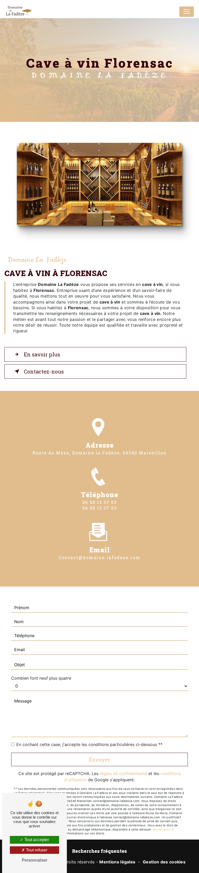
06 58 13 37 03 (99, 502)
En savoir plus (42, 354)
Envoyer (99, 759)
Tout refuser (36, 850)
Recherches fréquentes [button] (99, 851)
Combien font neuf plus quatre (41, 678)
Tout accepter (36, 839)
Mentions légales (117, 861)
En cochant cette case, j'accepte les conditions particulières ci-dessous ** (89, 744)
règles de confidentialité (123, 773)
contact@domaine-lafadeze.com (99, 557)
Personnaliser (34, 860)
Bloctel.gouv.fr (163, 829)
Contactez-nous (44, 371)
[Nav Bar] (186, 11)
